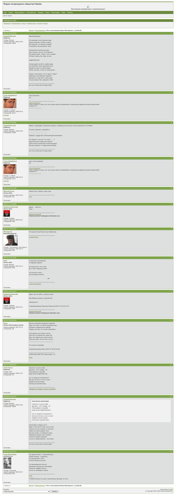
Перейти (6, 489)
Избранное (7, 23)
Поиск (47, 12)
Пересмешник (40, 30)
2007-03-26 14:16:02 (9, 33)
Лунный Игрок (33, 237)
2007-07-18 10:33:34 (9, 228)
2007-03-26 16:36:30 (9, 92)
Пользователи (31, 12)
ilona (5, 261)
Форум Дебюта (20, 12)
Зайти (63, 12)
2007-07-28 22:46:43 (9, 320)
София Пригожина (35, 284)
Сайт (5, 12)
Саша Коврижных (10, 95)
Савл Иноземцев (9, 454)
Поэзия (39, 23)
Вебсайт (6, 115)
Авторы (45, 23)
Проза (24, 23)
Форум (11, 12)
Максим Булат (9, 191)
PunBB (170, 489)
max (30, 196)
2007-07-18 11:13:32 (9, 257)
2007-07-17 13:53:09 (9, 204)
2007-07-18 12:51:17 (9, 291)
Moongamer (7, 232)
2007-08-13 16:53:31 (9, 396)
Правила (40, 12)
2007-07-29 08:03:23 (9, 365)
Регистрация (55, 12)
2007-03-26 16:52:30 (9, 158)
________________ (35, 107)
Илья (5, 323)
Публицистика (31, 23)
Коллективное (16, 23)
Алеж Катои (7, 368)
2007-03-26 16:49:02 (9, 122)
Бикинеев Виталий (10, 207)
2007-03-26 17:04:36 (9, 188)
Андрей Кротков (9, 36)
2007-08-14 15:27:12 (9, 451)
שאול (30, 475)
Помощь (70, 12)
